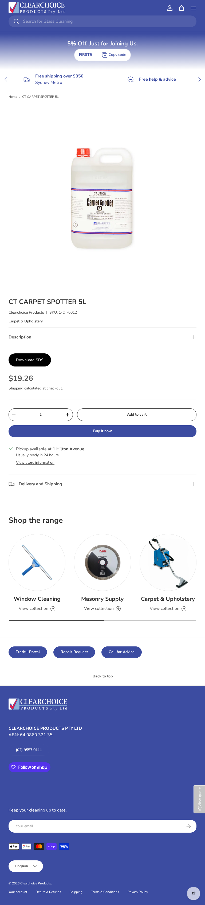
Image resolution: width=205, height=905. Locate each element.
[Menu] (193, 8)
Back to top (103, 676)
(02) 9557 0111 (29, 749)
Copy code (117, 54)
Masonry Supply (102, 599)
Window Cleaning (37, 599)
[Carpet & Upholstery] (168, 562)
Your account (18, 892)
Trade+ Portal (28, 651)
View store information (35, 462)
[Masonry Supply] (102, 562)
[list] (102, 198)
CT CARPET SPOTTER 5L (40, 97)
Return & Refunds (48, 892)
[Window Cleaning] (37, 562)
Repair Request (74, 651)
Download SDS (30, 359)
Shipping (16, 388)
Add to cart (137, 414)
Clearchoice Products (26, 312)
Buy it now (102, 431)
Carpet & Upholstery (26, 321)
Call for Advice (122, 651)
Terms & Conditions (105, 892)
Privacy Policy (138, 892)
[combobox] (102, 21)
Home (13, 97)
